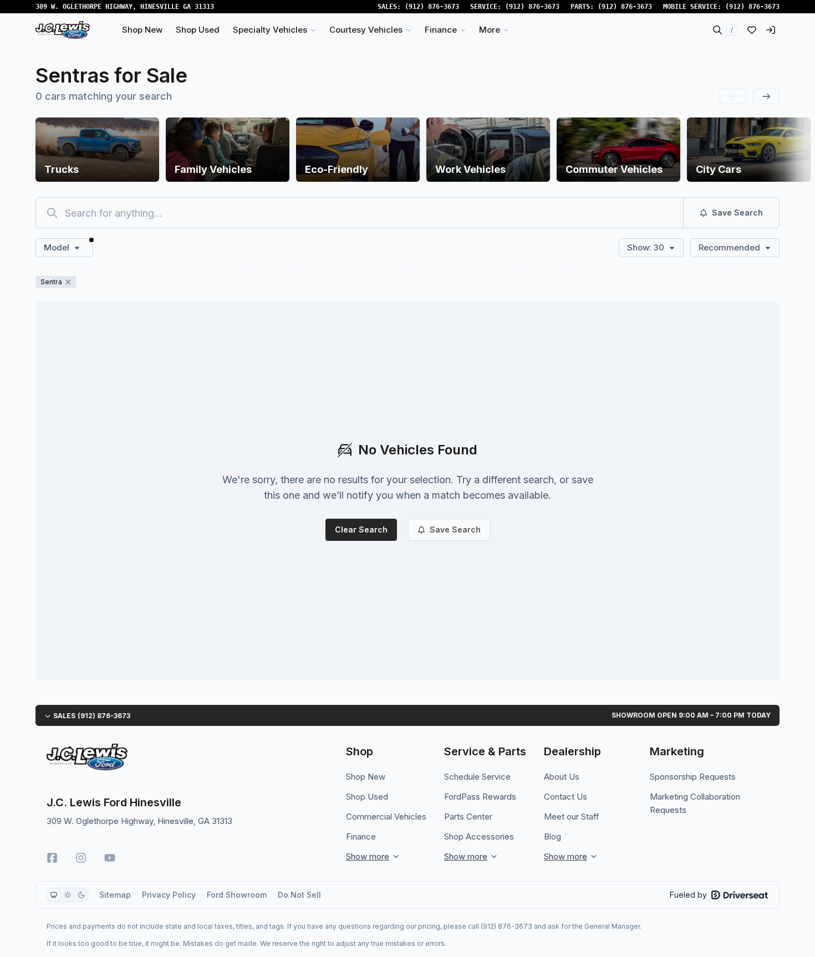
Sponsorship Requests (693, 776)
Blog (552, 836)
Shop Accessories (479, 836)
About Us (561, 776)
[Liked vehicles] (752, 30)
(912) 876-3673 (432, 7)
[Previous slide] (733, 96)
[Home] (62, 30)
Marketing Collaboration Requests (695, 803)
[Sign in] (771, 30)
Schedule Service (477, 776)
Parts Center (468, 816)
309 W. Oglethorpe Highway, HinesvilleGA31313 (124, 7)
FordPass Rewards (480, 796)
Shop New (365, 776)
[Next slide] (766, 96)
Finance (361, 836)
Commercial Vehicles (386, 816)
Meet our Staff (571, 816)
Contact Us (565, 796)
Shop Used (367, 796)
